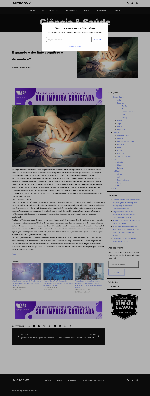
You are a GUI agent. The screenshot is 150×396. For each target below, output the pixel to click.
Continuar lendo (75, 46)
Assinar (98, 39)
